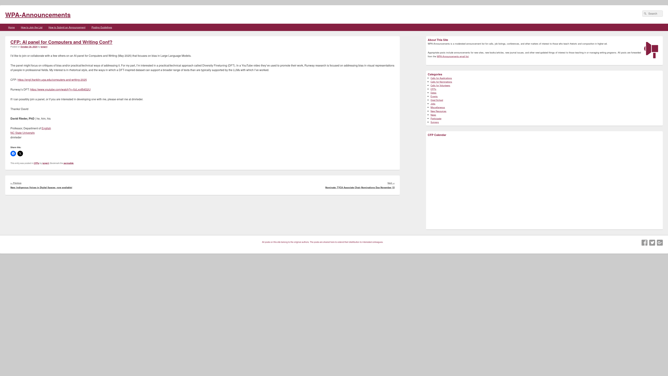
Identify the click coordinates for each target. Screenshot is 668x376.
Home (11, 27)
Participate (436, 118)
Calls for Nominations (441, 81)
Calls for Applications (441, 78)
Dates (433, 92)
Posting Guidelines (102, 27)
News (433, 114)
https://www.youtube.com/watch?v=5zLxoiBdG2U (60, 89)
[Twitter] (652, 243)
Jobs (433, 103)
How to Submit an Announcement (67, 27)
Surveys (435, 122)
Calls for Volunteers (440, 85)
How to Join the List (31, 27)
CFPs (36, 163)
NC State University (22, 133)
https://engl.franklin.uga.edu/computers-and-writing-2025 (52, 80)
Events (434, 96)
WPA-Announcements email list (453, 56)
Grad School (437, 100)
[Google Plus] (660, 243)
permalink (69, 163)
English (46, 128)
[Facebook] (644, 243)
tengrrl (44, 46)
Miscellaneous (438, 107)
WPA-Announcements (38, 14)
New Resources (438, 111)
